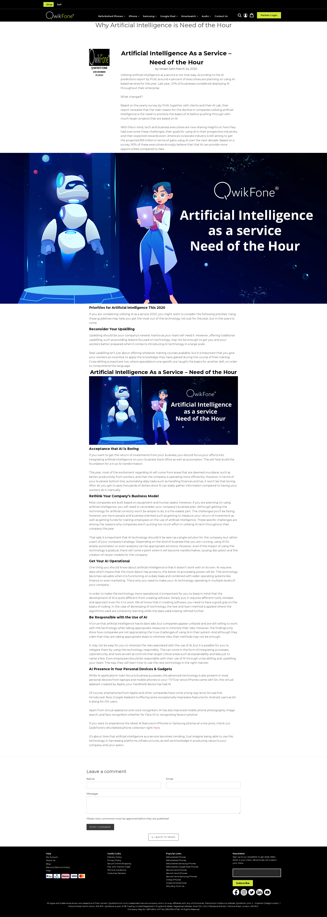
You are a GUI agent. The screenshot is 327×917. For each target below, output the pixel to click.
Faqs (48, 870)
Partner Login (269, 15)
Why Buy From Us (175, 886)
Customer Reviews (116, 873)
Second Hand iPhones (176, 873)
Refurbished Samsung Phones (181, 863)
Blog (48, 864)
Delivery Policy (114, 857)
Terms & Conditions (116, 870)
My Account (52, 857)
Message (92, 793)
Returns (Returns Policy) (58, 867)
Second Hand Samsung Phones (181, 876)
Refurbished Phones (176, 857)
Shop (49, 4)
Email (169, 778)
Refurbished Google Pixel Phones (182, 866)
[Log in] (245, 15)
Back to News (165, 837)
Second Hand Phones (176, 870)
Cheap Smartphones (176, 883)
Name (91, 778)
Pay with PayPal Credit (118, 866)
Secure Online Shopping (119, 863)
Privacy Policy (114, 860)
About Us (50, 860)
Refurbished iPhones (176, 860)
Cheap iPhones (173, 879)
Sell (59, 4)
